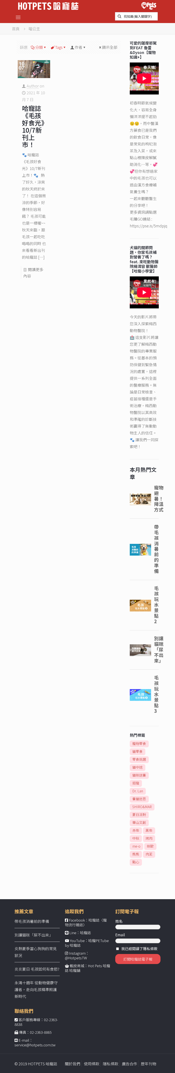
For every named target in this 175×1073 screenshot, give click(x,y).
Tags (59, 47)
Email (120, 934)
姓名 (118, 921)
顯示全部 (109, 47)
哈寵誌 (85, 932)
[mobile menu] (18, 16)
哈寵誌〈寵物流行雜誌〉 (86, 922)
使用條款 (91, 1063)
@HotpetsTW (76, 957)
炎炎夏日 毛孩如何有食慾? (37, 969)
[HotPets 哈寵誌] (48, 5)
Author (33, 86)
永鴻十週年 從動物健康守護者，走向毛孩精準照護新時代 (36, 989)
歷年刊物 (148, 1063)
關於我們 (72, 1063)
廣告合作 (129, 1063)
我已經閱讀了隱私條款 (139, 948)
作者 (78, 47)
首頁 (16, 28)
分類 (39, 47)
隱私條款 (110, 1063)
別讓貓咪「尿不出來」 (34, 935)
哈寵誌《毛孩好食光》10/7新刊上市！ (33, 126)
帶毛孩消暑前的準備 (32, 921)
